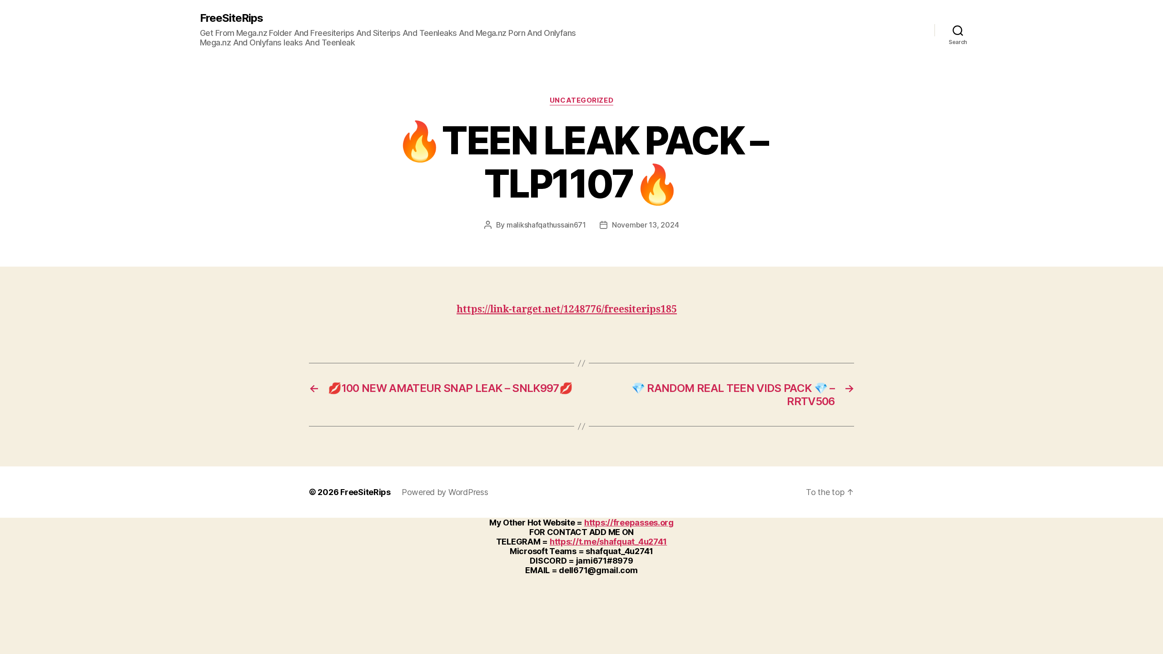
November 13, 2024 (645, 224)
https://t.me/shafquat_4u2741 (608, 541)
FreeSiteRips (231, 18)
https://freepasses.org (629, 522)
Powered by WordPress (445, 492)
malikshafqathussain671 (546, 224)
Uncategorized (581, 100)
